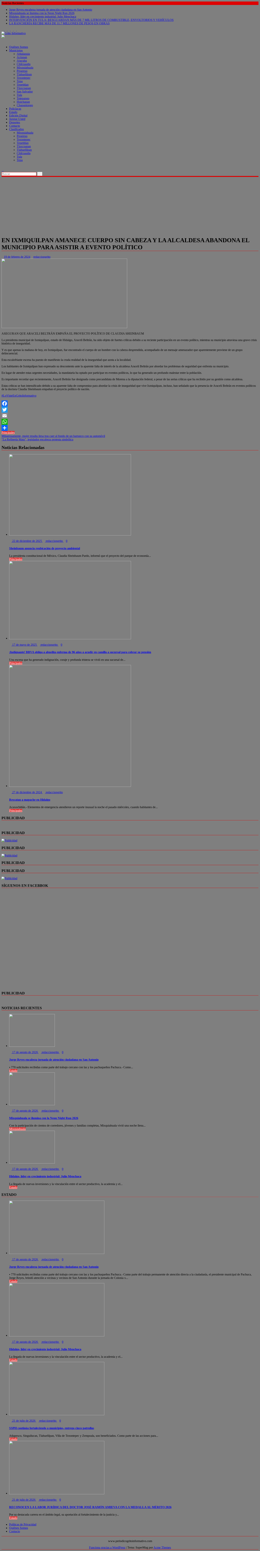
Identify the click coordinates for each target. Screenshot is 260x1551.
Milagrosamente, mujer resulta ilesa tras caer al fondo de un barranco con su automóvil (53, 436)
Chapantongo (25, 105)
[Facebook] (130, 403)
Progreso (22, 71)
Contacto (14, 125)
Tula (19, 95)
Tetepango (23, 98)
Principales (8, 432)
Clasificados (16, 129)
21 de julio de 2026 (23, 1420)
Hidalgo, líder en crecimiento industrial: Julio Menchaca (42, 16)
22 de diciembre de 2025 (27, 541)
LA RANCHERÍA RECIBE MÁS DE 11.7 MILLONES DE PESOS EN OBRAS (59, 23)
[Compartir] (130, 428)
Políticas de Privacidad (22, 1524)
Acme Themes (162, 1547)
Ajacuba (22, 60)
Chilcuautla (23, 64)
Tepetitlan (23, 84)
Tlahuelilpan (24, 74)
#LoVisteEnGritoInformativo (19, 395)
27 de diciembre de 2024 (27, 792)
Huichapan (23, 101)
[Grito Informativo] (3, 40)
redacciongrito (41, 256)
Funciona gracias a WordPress (107, 1547)
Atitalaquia (23, 53)
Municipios (16, 50)
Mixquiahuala (25, 67)
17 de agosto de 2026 (25, 1052)
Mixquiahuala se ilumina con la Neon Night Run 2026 (41, 13)
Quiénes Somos (18, 47)
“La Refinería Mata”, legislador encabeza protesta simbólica (37, 439)
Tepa (20, 81)
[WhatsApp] (130, 422)
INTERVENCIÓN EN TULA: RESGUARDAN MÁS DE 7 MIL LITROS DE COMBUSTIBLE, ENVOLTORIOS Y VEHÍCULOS (91, 20)
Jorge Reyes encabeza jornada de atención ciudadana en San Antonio (50, 9)
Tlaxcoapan (24, 88)
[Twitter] (130, 410)
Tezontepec (23, 77)
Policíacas (15, 108)
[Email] (130, 416)
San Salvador (25, 91)
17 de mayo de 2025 (24, 644)
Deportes (14, 122)
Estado (13, 112)
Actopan (22, 57)
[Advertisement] (130, 206)
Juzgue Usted (17, 119)
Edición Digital (18, 115)
